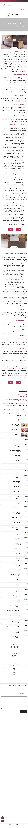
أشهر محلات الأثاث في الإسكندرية (14, 610)
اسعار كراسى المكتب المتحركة (15, 496)
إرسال (23, 711)
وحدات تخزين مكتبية (17, 595)
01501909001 (14, 674)
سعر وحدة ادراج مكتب (16, 470)
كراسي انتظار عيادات (13, 368)
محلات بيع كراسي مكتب (16, 507)
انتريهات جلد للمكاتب (17, 434)
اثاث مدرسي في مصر (16, 636)
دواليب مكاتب (18, 543)
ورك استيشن (18, 445)
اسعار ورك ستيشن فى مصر (15, 424)
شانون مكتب (18, 455)
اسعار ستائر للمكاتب (17, 532)
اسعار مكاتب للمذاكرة (16, 527)
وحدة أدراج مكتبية (17, 465)
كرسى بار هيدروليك (17, 501)
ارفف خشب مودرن (17, 579)
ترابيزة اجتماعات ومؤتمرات (16, 574)
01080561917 (14, 655)
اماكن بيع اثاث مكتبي (17, 558)
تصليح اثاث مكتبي (17, 569)
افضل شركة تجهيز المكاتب (15, 429)
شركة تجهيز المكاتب (14, 303)
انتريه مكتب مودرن (23, 391)
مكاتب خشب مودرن (17, 522)
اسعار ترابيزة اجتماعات (16, 486)
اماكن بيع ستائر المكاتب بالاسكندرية (14, 615)
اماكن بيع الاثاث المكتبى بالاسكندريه (14, 626)
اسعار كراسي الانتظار (17, 538)
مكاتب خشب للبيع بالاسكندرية (15, 605)
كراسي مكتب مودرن (17, 548)
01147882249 (14, 656)
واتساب (10, 229)
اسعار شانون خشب (17, 460)
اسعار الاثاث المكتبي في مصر (15, 450)
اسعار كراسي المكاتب (16, 491)
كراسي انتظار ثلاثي (17, 589)
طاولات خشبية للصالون (16, 600)
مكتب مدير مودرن (17, 553)
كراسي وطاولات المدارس (16, 631)
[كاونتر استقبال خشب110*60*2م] (14, 241)
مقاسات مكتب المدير (16, 517)
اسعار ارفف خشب (17, 584)
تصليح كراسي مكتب (17, 481)
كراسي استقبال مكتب (16, 563)
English (2, 5)
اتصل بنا (18, 229)
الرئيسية (24, 26)
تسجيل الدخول (8, 5)
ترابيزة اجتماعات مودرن (22, 394)
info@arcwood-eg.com (14, 646)
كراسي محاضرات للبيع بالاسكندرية (14, 620)
